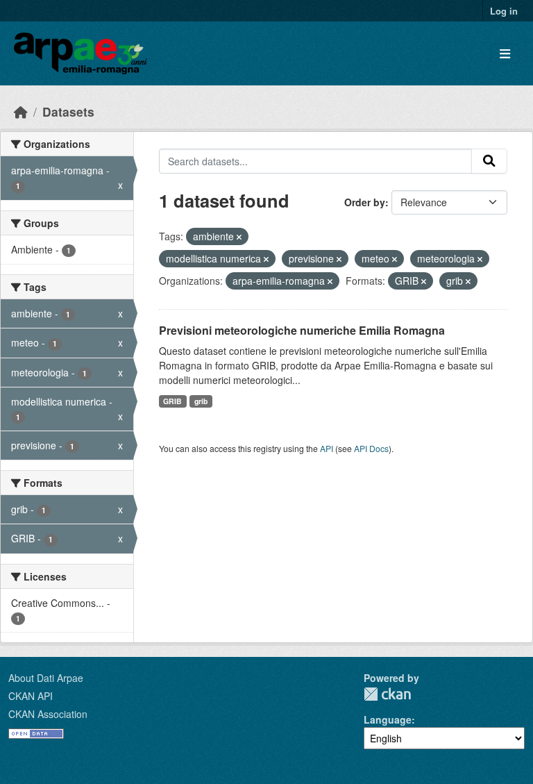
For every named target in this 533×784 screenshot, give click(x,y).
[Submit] (489, 161)
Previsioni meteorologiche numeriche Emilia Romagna (302, 330)
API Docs (371, 448)
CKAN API (30, 696)
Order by (364, 202)
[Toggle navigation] (505, 54)
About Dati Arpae (45, 678)
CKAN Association (47, 714)
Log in (504, 10)
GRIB (172, 401)
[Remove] (239, 236)
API (326, 448)
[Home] (21, 111)
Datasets (68, 111)
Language (388, 719)
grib (201, 401)
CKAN (387, 694)
